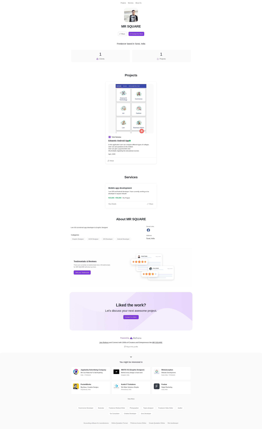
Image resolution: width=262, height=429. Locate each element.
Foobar (164, 384)
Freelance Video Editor (165, 408)
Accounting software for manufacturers (96, 423)
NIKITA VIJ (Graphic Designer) (132, 370)
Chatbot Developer (130, 413)
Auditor (180, 408)
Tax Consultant (114, 413)
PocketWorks (86, 384)
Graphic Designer (78, 239)
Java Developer (146, 413)
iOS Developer (108, 239)
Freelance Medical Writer (117, 408)
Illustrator (101, 408)
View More (131, 399)
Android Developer (123, 239)
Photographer (134, 408)
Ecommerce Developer (85, 408)
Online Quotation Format (120, 423)
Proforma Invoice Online (138, 423)
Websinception (167, 370)
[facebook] (148, 230)
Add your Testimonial (82, 272)
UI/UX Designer (93, 239)
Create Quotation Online (157, 423)
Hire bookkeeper (173, 423)
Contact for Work (137, 34)
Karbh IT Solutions (128, 384)
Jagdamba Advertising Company (93, 370)
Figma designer (148, 408)
